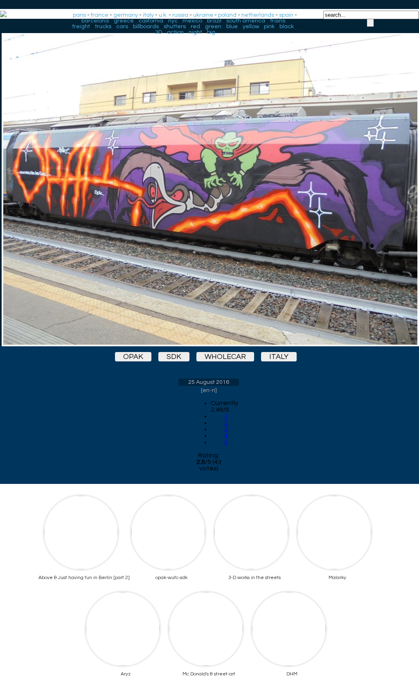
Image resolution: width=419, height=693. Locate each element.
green (213, 26)
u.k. (163, 15)
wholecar (225, 357)
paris (79, 15)
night (195, 32)
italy (148, 15)
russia (180, 15)
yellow (251, 26)
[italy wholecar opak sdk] (209, 182)
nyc (173, 21)
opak (133, 357)
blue (232, 26)
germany (125, 15)
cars (122, 26)
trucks (103, 26)
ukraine (203, 15)
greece (124, 21)
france (99, 15)
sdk (174, 357)
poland (227, 15)
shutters (175, 26)
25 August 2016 (208, 382)
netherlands (257, 15)
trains (277, 21)
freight (81, 26)
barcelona (95, 21)
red (195, 26)
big (211, 32)
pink (269, 26)
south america (245, 21)
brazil (214, 21)
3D (158, 32)
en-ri (209, 390)
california (151, 21)
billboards (146, 26)
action (175, 32)
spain (286, 15)
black (286, 26)
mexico (192, 21)
